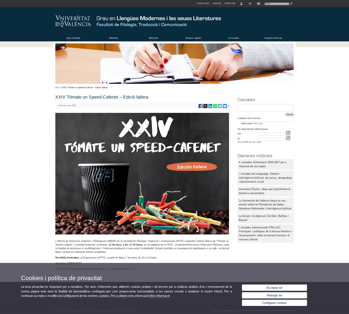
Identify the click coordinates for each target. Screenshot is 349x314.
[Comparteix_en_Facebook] (200, 107)
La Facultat (233, 38)
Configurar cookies (274, 303)
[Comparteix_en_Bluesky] (224, 107)
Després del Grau (273, 38)
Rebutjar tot (274, 295)
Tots (255, 123)
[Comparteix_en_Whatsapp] (215, 107)
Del (239, 133)
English (217, 3)
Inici (57, 87)
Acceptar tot (274, 287)
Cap (260, 123)
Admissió (113, 38)
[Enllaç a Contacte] (258, 3)
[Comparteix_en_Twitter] (205, 107)
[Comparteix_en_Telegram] (220, 107)
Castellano (203, 3)
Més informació (159, 295)
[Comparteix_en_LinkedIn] (210, 107)
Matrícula (153, 38)
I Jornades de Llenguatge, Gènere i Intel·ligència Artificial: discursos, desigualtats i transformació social (265, 177)
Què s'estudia (73, 38)
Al (239, 138)
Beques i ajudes (193, 38)
